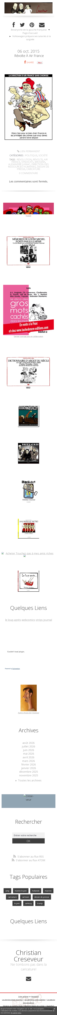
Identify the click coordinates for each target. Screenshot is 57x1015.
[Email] (42, 25)
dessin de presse (41, 897)
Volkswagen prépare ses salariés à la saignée (31, 38)
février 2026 (28, 764)
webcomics (28, 620)
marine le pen (21, 890)
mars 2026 (28, 761)
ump (7, 890)
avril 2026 (28, 757)
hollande (36, 890)
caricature (33, 169)
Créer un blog (23, 996)
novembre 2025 (28, 775)
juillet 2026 (28, 746)
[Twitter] (22, 25)
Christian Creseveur (28, 955)
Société (43, 155)
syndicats (27, 161)
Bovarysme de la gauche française (29, 29)
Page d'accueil (30, 32)
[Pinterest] (32, 25)
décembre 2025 (28, 771)
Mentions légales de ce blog (34, 1006)
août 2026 (28, 743)
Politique (31, 155)
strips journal (44, 620)
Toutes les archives (29, 780)
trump (40, 903)
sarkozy (28, 903)
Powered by (12, 668)
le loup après (13, 620)
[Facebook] (13, 25)
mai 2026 (28, 753)
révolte (38, 159)
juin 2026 (28, 750)
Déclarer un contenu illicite (13, 1006)
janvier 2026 (28, 768)
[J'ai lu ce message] (54, 1009)
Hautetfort (35, 996)
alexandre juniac (19, 164)
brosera (40, 161)
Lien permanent (29, 151)
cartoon (25, 897)
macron (48, 890)
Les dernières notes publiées (35, 1000)
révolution (24, 159)
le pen (17, 903)
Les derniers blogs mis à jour (12, 1000)
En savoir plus (16, 1013)
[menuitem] (30, 29)
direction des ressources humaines (28, 165)
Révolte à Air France (29, 55)
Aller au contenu (11, 3)
